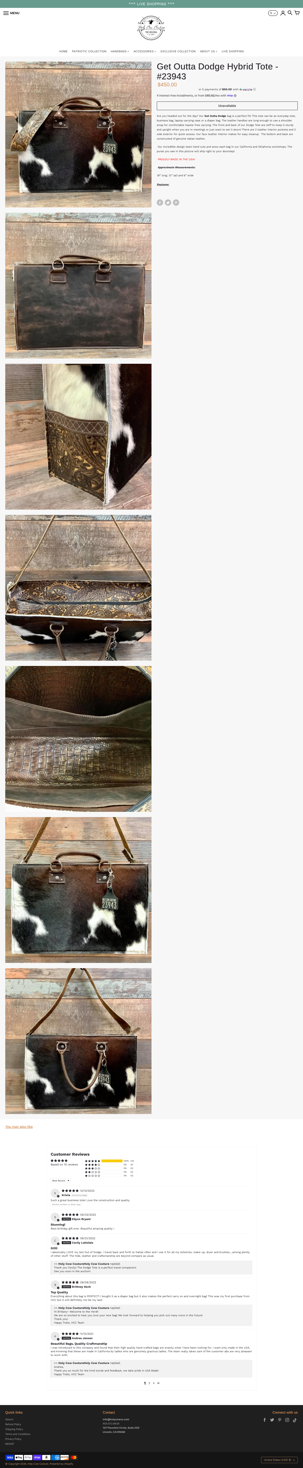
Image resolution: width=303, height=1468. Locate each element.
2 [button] (149, 1383)
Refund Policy (13, 1424)
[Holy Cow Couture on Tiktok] (295, 1422)
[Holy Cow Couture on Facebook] (265, 1422)
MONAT (9, 1443)
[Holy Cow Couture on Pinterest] (280, 1422)
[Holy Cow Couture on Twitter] (272, 1422)
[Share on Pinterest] (176, 202)
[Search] (290, 13)
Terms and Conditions (17, 1433)
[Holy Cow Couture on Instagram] (287, 1422)
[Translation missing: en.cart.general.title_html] (297, 13)
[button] (227, 89)
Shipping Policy (14, 1429)
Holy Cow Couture (38, 1463)
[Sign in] (283, 13)
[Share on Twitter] (168, 202)
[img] (70, 1190)
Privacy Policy (13, 1438)
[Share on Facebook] (160, 202)
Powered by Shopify (61, 1463)
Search (9, 1419)
